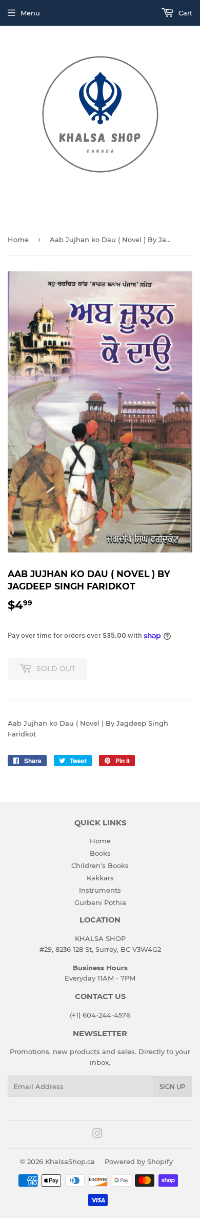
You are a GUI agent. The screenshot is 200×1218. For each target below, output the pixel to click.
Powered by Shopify (139, 1161)
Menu (30, 13)
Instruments (100, 890)
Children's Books (100, 865)
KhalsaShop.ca (70, 1161)
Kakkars (100, 878)
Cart (184, 13)
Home (18, 239)
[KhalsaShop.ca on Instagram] (97, 1135)
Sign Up (172, 1087)
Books (100, 853)
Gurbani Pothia (100, 902)
